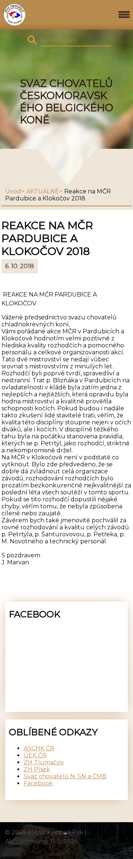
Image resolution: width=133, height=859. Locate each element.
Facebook (38, 783)
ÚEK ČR (35, 755)
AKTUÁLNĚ (42, 191)
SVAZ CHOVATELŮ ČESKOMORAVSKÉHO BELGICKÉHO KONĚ (66, 101)
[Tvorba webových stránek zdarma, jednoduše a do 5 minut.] (65, 833)
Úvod (13, 191)
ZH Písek (37, 769)
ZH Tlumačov (44, 762)
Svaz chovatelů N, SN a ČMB (65, 776)
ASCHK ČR (39, 748)
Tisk (77, 832)
